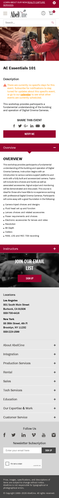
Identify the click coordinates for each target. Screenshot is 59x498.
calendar (25, 94)
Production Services (16, 363)
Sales (7, 381)
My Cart (53, 12)
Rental (7, 372)
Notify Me (29, 134)
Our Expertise (12, 408)
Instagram (54, 435)
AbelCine (18, 13)
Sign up (29, 278)
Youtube (44, 435)
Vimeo (34, 435)
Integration (10, 354)
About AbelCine (13, 345)
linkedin (23, 435)
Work (29, 408)
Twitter (13, 435)
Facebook (4, 435)
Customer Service (15, 417)
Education (10, 399)
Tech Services (12, 390)
